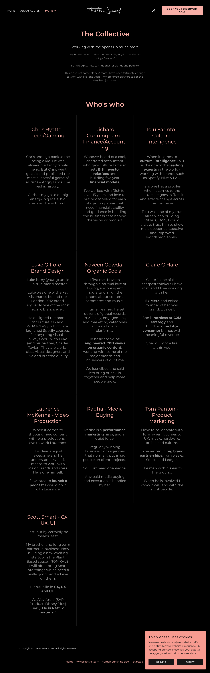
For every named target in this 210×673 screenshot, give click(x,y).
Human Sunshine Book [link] (116, 661)
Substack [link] (138, 661)
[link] (105, 10)
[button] (50, 11)
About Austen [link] (30, 10)
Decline (161, 662)
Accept (190, 662)
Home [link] (11, 10)
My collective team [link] (87, 661)
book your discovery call (182, 10)
